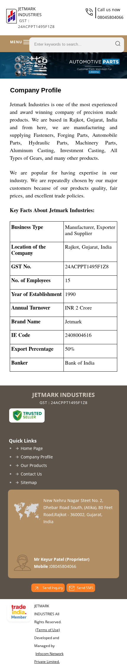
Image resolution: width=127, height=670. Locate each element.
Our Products (34, 465)
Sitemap (29, 482)
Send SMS (85, 587)
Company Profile (37, 457)
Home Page (32, 448)
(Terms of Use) (47, 629)
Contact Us (31, 474)
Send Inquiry (52, 587)
